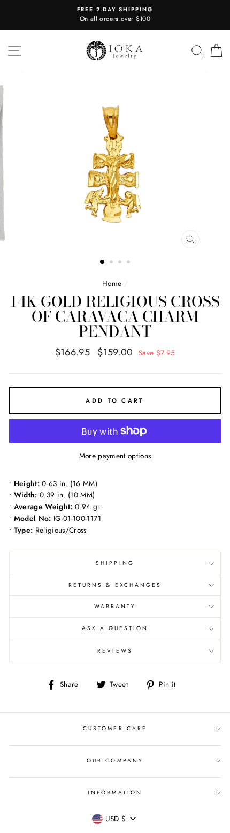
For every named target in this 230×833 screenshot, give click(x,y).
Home (111, 283)
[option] (115, 15)
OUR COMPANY (115, 760)
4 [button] (129, 263)
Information (115, 793)
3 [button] (121, 263)
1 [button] (102, 262)
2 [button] (112, 263)
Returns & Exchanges (115, 585)
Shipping (115, 563)
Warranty (115, 606)
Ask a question (115, 628)
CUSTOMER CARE (115, 728)
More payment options (115, 455)
